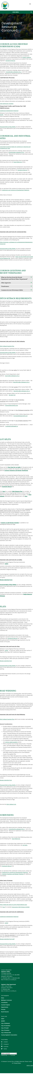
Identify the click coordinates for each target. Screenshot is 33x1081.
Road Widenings (18, 162)
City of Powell (4, 1028)
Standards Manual (10, 60)
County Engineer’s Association (9, 1035)
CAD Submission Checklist (6, 103)
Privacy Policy (17, 1063)
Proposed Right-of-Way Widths (8, 126)
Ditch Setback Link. (11, 804)
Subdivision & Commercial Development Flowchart (15, 872)
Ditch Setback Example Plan (7, 346)
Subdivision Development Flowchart (9, 110)
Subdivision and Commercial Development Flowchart (15, 190)
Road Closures (5, 1011)
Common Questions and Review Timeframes (16, 470)
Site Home (5, 5)
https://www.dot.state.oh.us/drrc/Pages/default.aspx (13, 904)
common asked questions (11, 742)
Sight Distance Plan (17, 491)
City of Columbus (5, 1025)
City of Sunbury (5, 1030)
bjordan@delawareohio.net (20, 416)
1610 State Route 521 (6, 975)
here (4, 491)
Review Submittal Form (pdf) (7, 939)
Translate (12, 1055)
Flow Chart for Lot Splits (14, 467)
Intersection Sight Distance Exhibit (20, 907)
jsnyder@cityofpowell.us (11, 426)
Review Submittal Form (6, 580)
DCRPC (1, 114)
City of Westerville (6, 1032)
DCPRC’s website (26, 57)
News (2, 998)
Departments (4, 1007)
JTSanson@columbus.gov (11, 405)
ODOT (2, 1018)
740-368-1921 (12, 395)
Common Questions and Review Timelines (13, 874)
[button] (16, 278)
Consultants (4, 1002)
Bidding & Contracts (6, 1000)
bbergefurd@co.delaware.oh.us (21, 382)
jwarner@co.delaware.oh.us (12, 376)
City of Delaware (5, 1023)
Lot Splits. (25, 845)
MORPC (3, 1021)
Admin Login (30, 1065)
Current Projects (5, 1005)
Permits (3, 1009)
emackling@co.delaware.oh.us (13, 72)
